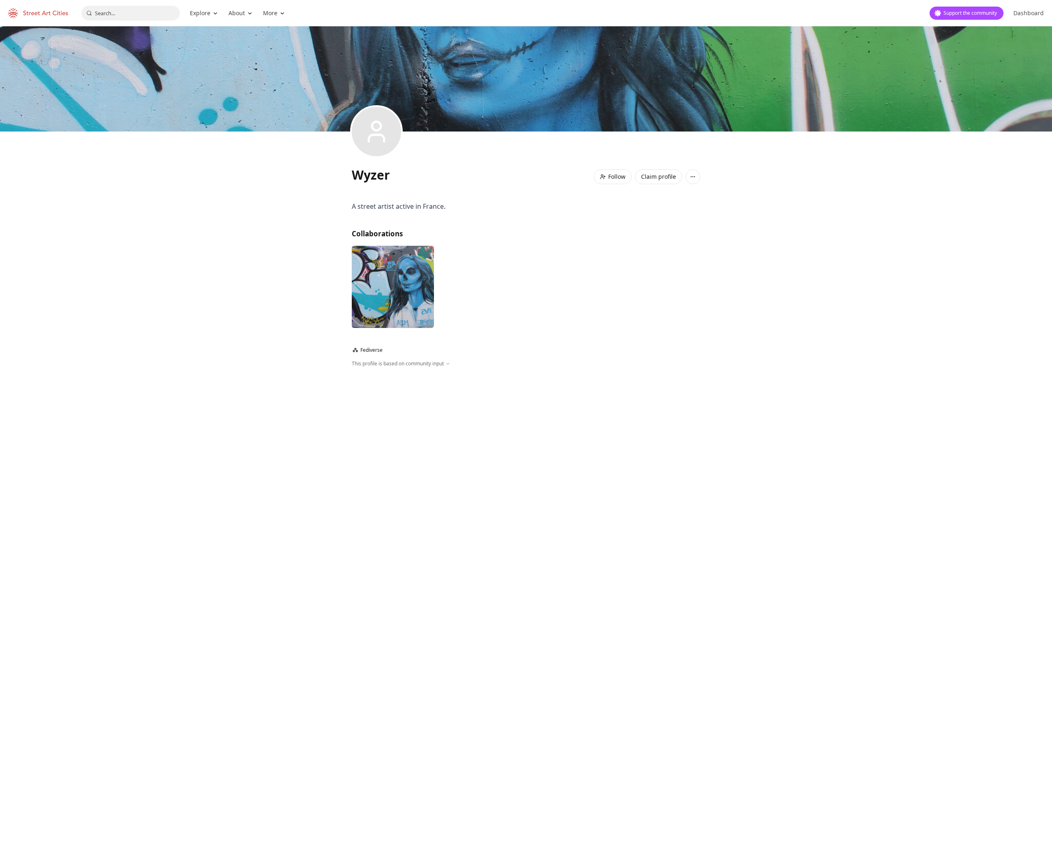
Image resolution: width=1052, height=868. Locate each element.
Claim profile (658, 176)
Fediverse (368, 349)
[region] (526, 456)
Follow (616, 176)
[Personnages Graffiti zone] (393, 287)
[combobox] (130, 13)
